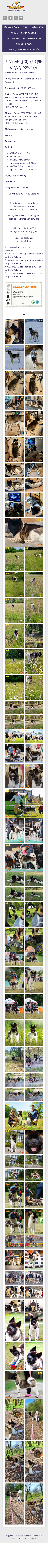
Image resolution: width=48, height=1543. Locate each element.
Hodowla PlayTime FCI (24, 6)
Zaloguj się (33, 1538)
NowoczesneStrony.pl (19, 1538)
